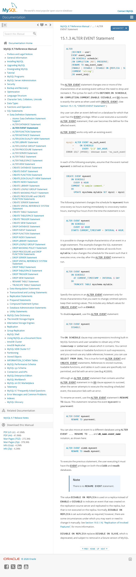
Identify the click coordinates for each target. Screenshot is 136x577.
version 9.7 (118, 28)
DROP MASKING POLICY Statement (29, 247)
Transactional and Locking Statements (28, 292)
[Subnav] (5, 58)
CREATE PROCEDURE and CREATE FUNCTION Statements (28, 198)
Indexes (11, 398)
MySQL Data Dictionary (18, 315)
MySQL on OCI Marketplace (20, 383)
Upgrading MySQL (16, 65)
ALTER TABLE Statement (24, 156)
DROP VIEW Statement (23, 277)
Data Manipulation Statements (25, 288)
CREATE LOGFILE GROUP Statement (29, 189)
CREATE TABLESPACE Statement (28, 215)
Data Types (12, 103)
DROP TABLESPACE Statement (27, 270)
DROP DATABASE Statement (26, 226)
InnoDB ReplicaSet (16, 345)
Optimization (13, 91)
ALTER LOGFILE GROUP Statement (29, 146)
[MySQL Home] (10, 7)
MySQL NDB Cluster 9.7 (18, 349)
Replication (12, 326)
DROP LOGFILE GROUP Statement (28, 244)
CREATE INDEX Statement (25, 182)
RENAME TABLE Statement (25, 281)
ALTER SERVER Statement (24, 153)
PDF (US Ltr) (9, 432)
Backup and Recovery (17, 88)
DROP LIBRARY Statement (25, 240)
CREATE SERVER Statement (25, 202)
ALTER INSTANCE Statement (26, 135)
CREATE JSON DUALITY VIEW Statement (31, 178)
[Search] (34, 34)
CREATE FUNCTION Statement (27, 174)
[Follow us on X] (13, 568)
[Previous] (38, 24)
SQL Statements (15, 110)
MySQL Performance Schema (21, 364)
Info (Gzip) (9, 445)
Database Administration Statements (28, 307)
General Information (17, 57)
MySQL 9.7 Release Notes (16, 418)
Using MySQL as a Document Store (24, 338)
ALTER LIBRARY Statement (25, 142)
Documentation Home (20, 43)
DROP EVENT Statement (24, 230)
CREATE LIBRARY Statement (25, 185)
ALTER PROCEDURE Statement (27, 149)
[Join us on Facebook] (6, 568)
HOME (92, 549)
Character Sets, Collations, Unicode (24, 99)
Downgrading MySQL (17, 69)
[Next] (50, 24)
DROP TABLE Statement (24, 267)
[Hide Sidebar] (4, 25)
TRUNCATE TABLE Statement (26, 285)
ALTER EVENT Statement (25, 127)
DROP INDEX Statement (24, 237)
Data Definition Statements (23, 114)
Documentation (13, 17)
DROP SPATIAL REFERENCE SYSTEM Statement (29, 262)
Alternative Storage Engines (21, 322)
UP (98, 549)
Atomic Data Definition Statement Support (29, 120)
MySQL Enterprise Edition (19, 375)
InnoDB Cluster (14, 341)
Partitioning (12, 352)
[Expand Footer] (130, 560)
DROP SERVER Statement (24, 257)
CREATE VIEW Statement (24, 222)
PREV (86, 549)
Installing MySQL (15, 61)
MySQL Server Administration (21, 80)
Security (11, 84)
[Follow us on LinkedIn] (19, 568)
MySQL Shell (13, 334)
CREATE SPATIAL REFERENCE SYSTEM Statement (30, 207)
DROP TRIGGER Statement (25, 274)
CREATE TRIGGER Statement (26, 219)
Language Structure (17, 95)
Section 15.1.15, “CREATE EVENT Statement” (83, 105)
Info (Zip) (8, 448)
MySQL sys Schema (16, 368)
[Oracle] (12, 559)
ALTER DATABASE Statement (26, 124)
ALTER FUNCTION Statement (26, 131)
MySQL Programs (15, 76)
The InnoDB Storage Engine (20, 319)
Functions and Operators (19, 107)
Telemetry (12, 386)
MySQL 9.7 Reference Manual (74, 26)
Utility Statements (18, 311)
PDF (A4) (8, 435)
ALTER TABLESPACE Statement (27, 160)
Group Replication (16, 330)
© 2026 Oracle (28, 559)
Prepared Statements (20, 300)
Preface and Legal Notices (20, 54)
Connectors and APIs (17, 371)
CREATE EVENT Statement (25, 171)
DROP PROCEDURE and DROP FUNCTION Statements (26, 253)
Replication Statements (21, 296)
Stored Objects (14, 356)
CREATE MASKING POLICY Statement (30, 192)
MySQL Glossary (15, 402)
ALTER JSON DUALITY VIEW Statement (31, 138)
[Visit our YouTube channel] (26, 568)
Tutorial (11, 72)
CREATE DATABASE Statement (27, 167)
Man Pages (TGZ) (12, 438)
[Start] (41, 24)
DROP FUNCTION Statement (26, 233)
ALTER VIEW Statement (23, 164)
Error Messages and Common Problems (27, 394)
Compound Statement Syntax (24, 303)
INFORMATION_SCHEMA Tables (22, 360)
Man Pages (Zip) (11, 442)
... (93, 26)
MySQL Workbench (16, 379)
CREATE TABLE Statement (25, 211)
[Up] (46, 24)
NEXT (103, 549)
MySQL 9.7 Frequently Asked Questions (26, 390)
